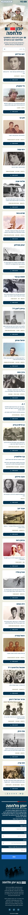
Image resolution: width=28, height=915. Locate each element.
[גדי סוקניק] (14, 101)
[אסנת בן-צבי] (14, 292)
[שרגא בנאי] (14, 228)
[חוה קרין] (14, 778)
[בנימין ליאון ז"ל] (14, 324)
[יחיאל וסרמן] (14, 356)
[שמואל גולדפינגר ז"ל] (14, 683)
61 (20, 794)
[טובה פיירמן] (14, 492)
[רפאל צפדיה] (14, 651)
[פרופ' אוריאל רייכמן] (14, 714)
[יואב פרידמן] (14, 69)
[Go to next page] (23, 794)
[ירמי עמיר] (14, 165)
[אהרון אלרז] (14, 587)
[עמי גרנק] (14, 746)
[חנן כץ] (14, 133)
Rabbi (17, 913)
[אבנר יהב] (14, 524)
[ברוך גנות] (14, 387)
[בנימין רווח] (14, 555)
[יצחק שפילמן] (14, 260)
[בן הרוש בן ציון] (14, 440)
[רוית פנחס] (14, 619)
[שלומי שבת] (14, 196)
